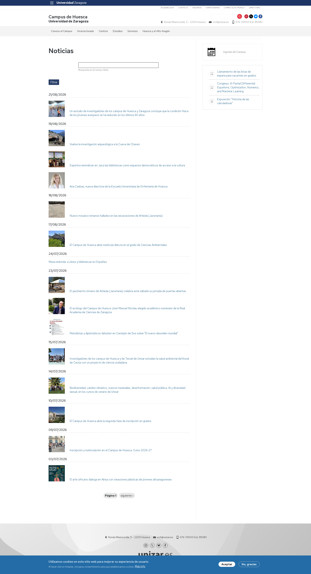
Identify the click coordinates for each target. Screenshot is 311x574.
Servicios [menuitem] (132, 31)
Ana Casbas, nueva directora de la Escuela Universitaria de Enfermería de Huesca (118, 186)
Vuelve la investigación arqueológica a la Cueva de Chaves (105, 144)
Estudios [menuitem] (118, 31)
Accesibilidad (167, 7)
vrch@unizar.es (221, 22)
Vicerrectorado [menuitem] (85, 31)
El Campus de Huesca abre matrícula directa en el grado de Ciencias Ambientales (118, 245)
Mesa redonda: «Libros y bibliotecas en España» (78, 262)
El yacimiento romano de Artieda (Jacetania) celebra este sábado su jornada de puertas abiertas (128, 291)
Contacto (183, 7)
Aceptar (226, 564)
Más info (140, 566)
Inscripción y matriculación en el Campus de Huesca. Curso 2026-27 (111, 450)
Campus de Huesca (68, 17)
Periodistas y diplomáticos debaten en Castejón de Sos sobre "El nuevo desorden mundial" (124, 333)
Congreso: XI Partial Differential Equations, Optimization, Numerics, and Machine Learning (238, 87)
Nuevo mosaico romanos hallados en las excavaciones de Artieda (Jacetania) (116, 215)
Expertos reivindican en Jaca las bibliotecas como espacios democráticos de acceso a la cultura (127, 165)
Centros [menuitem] (103, 31)
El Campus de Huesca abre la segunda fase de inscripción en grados (110, 421)
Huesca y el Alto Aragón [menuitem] (156, 31)
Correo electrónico (234, 7)
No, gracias (249, 564)
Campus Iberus (213, 7)
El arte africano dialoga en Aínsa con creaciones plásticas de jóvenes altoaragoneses (121, 479)
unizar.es (197, 7)
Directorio (254, 7)
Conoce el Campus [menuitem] (61, 31)
